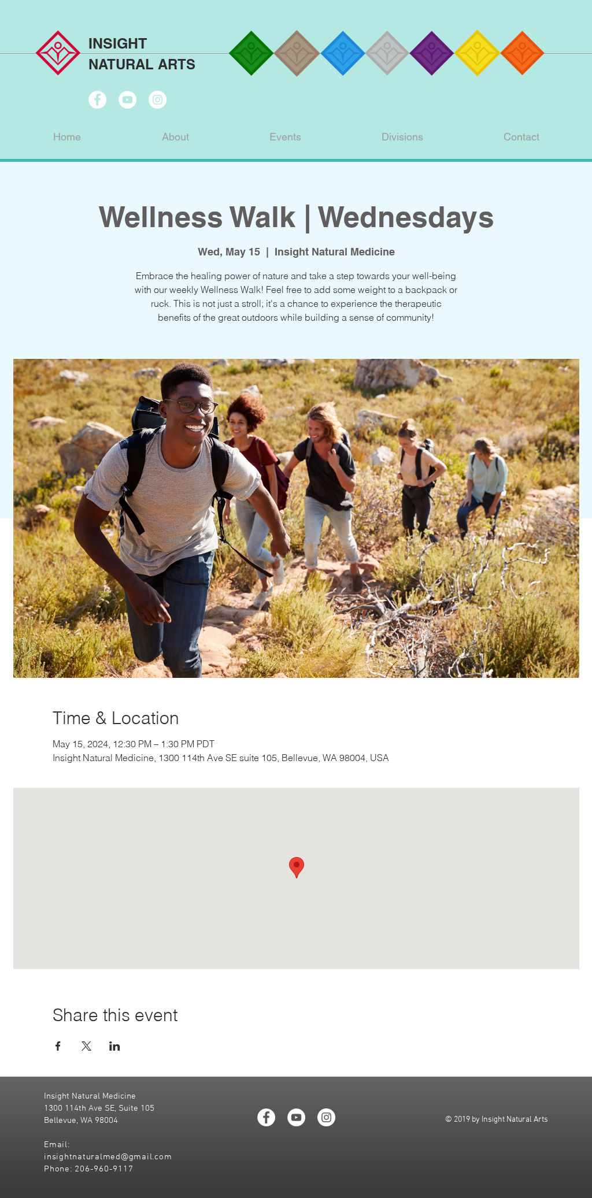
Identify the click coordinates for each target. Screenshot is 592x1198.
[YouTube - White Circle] (127, 100)
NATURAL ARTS (141, 64)
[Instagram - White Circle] (157, 100)
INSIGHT (117, 43)
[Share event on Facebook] (58, 1046)
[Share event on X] (86, 1046)
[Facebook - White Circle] (97, 100)
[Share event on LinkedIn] (114, 1046)
